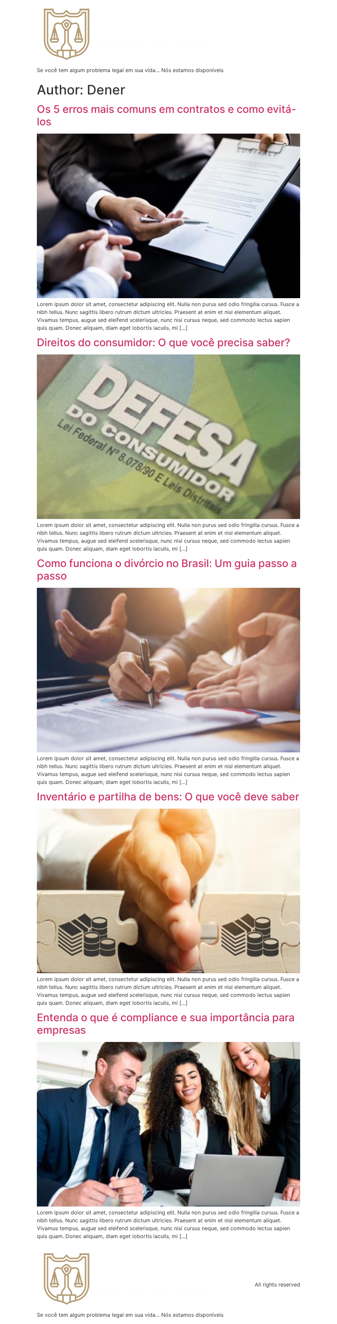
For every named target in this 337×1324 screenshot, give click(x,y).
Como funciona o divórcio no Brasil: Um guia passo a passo (167, 569)
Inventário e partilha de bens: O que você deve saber (168, 796)
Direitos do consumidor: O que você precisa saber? (163, 342)
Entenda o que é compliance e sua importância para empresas (166, 1023)
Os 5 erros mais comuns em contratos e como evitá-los (166, 115)
